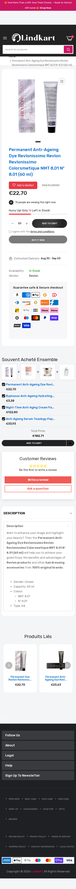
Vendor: (14, 275)
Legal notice (67, 846)
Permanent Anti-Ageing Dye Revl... (30, 384)
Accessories (30, 809)
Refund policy (17, 836)
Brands (13, 819)
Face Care (47, 799)
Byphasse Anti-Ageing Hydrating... (30, 396)
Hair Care (63, 799)
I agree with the (33, 231)
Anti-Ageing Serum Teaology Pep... (30, 419)
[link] (69, 859)
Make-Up (13, 809)
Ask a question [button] (38, 488)
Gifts (62, 809)
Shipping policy (17, 846)
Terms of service (61, 836)
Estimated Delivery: (27, 258)
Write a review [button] (38, 479)
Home (12, 56)
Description (15, 526)
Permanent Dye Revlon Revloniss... (20, 678)
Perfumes (14, 799)
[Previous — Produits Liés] (8, 665)
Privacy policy (38, 836)
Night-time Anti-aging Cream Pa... (30, 407)
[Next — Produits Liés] (67, 665)
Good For (48, 809)
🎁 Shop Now (43, 8)
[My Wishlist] (5, 719)
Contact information (42, 846)
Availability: (16, 271)
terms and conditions (42, 231)
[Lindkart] (33, 38)
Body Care (30, 799)
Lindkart (36, 871)
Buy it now (38, 240)
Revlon (33, 275)
